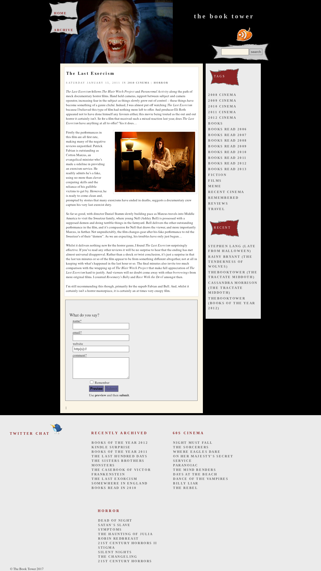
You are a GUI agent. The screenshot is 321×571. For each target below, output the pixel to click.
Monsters (103, 465)
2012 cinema (222, 117)
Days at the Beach (195, 474)
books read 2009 (227, 146)
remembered (223, 198)
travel (216, 209)
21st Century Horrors (125, 561)
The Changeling (117, 556)
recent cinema (226, 192)
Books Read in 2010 (114, 488)
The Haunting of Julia (125, 534)
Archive (63, 30)
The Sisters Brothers (118, 461)
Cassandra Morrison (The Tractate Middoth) (233, 287)
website (78, 343)
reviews (218, 203)
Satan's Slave (114, 525)
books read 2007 (227, 135)
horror (161, 82)
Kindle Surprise (111, 447)
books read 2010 (227, 152)
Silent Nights (115, 552)
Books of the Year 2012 (120, 443)
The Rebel (185, 488)
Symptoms (110, 529)
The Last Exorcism (114, 479)
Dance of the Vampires (200, 479)
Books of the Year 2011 (120, 452)
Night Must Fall (193, 443)
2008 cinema (222, 95)
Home (60, 13)
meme (214, 186)
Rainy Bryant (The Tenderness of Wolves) (230, 261)
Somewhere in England (120, 483)
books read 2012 (227, 163)
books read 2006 (227, 129)
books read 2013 (227, 169)
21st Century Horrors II (127, 543)
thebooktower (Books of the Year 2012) (231, 303)
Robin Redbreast (118, 538)
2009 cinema (222, 100)
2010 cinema (138, 82)
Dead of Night (115, 520)
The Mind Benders (194, 470)
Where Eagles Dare (196, 452)
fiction (217, 175)
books (215, 123)
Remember (102, 382)
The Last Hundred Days (119, 456)
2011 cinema (222, 112)
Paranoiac (185, 465)
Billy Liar (185, 483)
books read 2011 (227, 158)
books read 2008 (227, 140)
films (215, 180)
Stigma (106, 547)
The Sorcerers (191, 447)
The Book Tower (224, 16)
